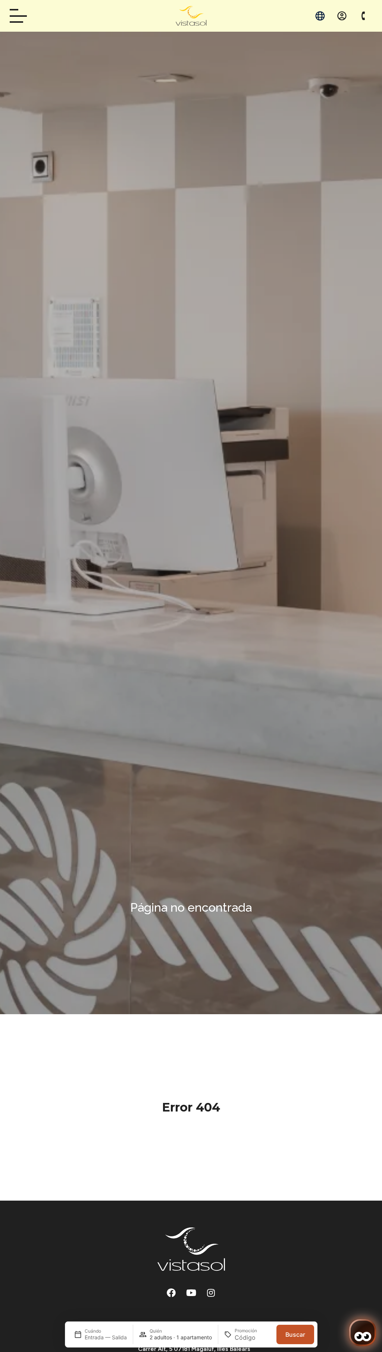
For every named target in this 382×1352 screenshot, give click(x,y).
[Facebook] (171, 1293)
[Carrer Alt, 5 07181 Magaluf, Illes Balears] (135, 1349)
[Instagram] (211, 1293)
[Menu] (21, 16)
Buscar (295, 1334)
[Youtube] (191, 1293)
